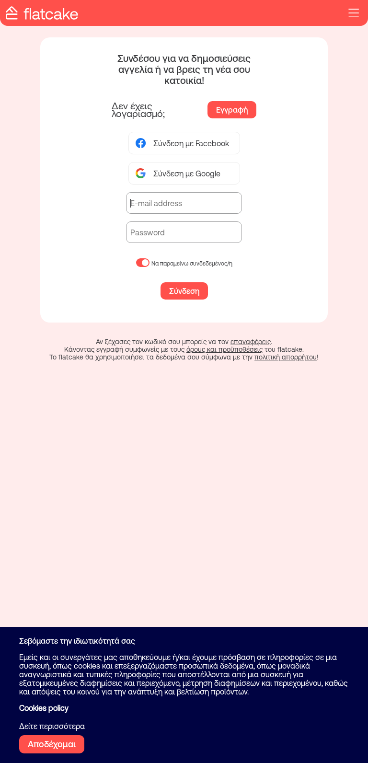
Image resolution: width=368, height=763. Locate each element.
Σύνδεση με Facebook (191, 143)
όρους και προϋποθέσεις (224, 349)
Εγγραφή (232, 109)
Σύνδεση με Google (186, 173)
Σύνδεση (184, 291)
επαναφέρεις (250, 342)
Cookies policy (44, 708)
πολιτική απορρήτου (285, 357)
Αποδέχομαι (52, 744)
